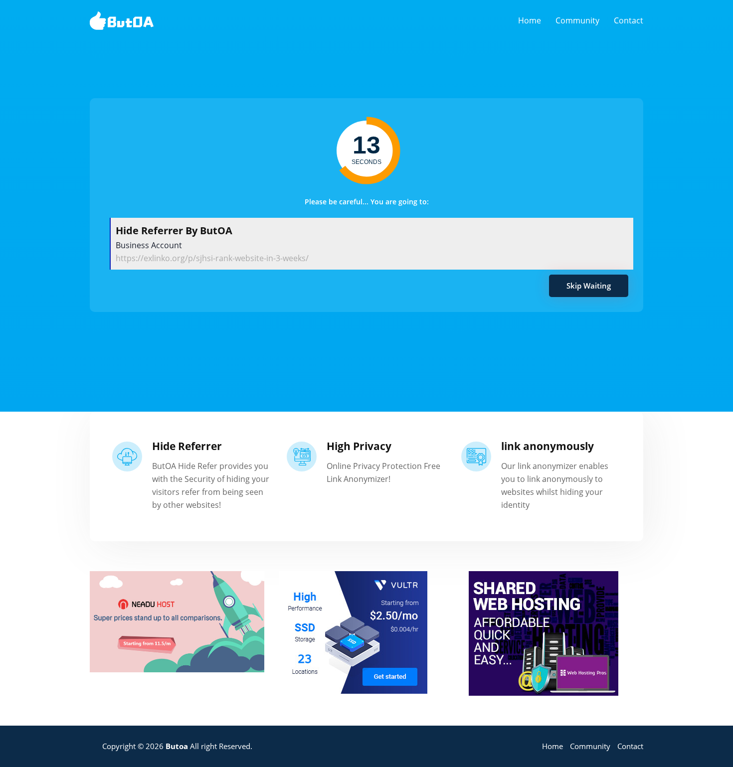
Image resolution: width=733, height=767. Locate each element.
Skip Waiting (588, 286)
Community (577, 20)
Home (529, 20)
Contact (628, 20)
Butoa (177, 746)
